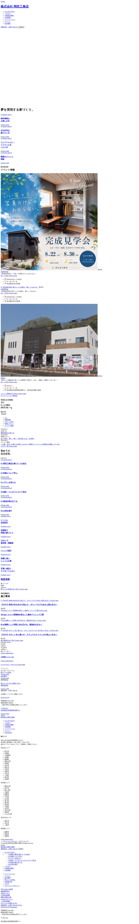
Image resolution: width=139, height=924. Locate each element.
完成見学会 (4, 271)
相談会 (3, 378)
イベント (8, 21)
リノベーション (10, 19)
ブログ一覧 (5, 446)
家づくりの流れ (10, 880)
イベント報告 (9, 426)
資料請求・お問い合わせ (9, 27)
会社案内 (8, 23)
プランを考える (14, 858)
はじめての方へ (10, 11)
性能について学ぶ (15, 856)
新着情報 (8, 420)
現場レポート (9, 424)
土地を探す (13, 864)
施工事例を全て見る (8, 640)
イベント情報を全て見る (9, 393)
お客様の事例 (9, 15)
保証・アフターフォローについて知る (22, 860)
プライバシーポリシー (12, 886)
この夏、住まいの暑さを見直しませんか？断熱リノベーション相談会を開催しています (30, 444)
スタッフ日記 (9, 422)
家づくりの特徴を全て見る (10, 589)
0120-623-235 (5, 697)
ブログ (7, 884)
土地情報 (8, 17)
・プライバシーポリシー (9, 841)
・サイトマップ (23, 841)
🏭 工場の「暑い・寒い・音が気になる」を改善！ (18, 438)
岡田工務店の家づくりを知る (19, 854)
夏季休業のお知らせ (7, 433)
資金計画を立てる (15, 862)
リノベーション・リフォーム (9, 664)
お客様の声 (8, 882)
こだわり (8, 13)
